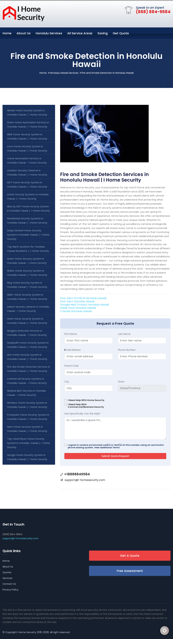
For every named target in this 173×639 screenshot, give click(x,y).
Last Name (124, 334)
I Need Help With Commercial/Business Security (86, 405)
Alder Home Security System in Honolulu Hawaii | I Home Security (27, 296)
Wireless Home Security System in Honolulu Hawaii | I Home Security (27, 405)
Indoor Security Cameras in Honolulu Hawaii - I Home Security (28, 308)
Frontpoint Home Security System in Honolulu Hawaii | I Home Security (28, 417)
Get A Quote (129, 555)
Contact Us (9, 584)
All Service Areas (79, 33)
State (121, 381)
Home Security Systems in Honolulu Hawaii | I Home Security (27, 196)
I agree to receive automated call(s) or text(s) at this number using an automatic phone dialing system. (116, 446)
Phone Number (126, 350)
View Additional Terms (107, 447)
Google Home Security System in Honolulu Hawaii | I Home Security (27, 457)
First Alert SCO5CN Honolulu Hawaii (83, 298)
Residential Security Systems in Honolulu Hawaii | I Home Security (27, 220)
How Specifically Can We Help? (82, 413)
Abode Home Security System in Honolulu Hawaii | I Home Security (27, 112)
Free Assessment (130, 571)
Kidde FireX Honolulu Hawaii (78, 308)
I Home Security (27, 632)
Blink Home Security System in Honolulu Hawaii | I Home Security (27, 136)
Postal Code (71, 365)
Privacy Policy (10, 589)
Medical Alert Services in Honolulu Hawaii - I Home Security (26, 393)
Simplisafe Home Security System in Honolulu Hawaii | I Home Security (28, 344)
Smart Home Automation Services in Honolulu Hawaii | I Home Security (28, 124)
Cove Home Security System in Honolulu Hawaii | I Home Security (27, 148)
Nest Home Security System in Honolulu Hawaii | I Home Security (27, 429)
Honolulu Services (49, 33)
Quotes (7, 572)
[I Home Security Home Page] (24, 13)
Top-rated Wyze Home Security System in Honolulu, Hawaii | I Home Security (28, 443)
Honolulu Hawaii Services (64, 73)
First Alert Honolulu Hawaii (77, 301)
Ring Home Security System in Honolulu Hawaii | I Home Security (27, 284)
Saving (102, 33)
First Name (70, 334)
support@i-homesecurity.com (85, 480)
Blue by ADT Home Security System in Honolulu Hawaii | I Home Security (28, 208)
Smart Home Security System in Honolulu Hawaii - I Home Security (27, 260)
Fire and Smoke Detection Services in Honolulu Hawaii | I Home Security (28, 369)
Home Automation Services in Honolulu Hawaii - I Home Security (27, 160)
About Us (24, 33)
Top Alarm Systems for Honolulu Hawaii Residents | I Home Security (28, 248)
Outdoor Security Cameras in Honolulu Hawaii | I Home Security (27, 172)
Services (7, 578)
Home (7, 33)
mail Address (72, 350)
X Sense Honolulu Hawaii (76, 311)
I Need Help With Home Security (86, 400)
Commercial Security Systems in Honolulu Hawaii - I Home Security (27, 381)
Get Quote (121, 33)
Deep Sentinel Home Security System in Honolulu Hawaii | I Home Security (28, 234)
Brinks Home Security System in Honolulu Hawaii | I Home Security (27, 272)
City (66, 381)
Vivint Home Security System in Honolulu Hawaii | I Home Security (27, 320)
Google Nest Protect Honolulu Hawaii (84, 305)
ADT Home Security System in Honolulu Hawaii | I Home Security (27, 184)
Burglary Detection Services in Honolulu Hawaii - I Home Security (27, 332)
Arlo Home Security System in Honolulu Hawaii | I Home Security (27, 357)
